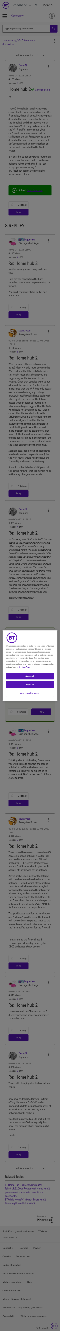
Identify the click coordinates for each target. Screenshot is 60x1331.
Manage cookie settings (30, 693)
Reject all (30, 685)
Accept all (30, 676)
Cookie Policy (24, 667)
